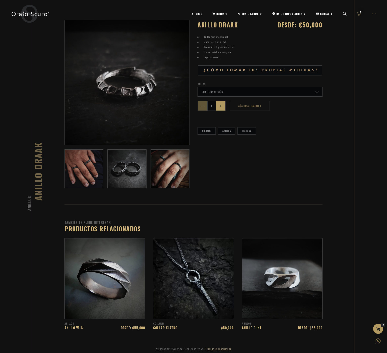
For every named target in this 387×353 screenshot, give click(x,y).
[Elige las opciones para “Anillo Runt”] (287, 313)
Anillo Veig (73, 327)
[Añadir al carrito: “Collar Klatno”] (199, 313)
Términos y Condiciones (218, 349)
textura (247, 131)
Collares (159, 323)
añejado (206, 131)
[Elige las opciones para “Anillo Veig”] (110, 313)
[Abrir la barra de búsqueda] (345, 14)
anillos (226, 131)
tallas (202, 84)
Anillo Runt (252, 327)
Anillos (29, 203)
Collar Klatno (165, 327)
